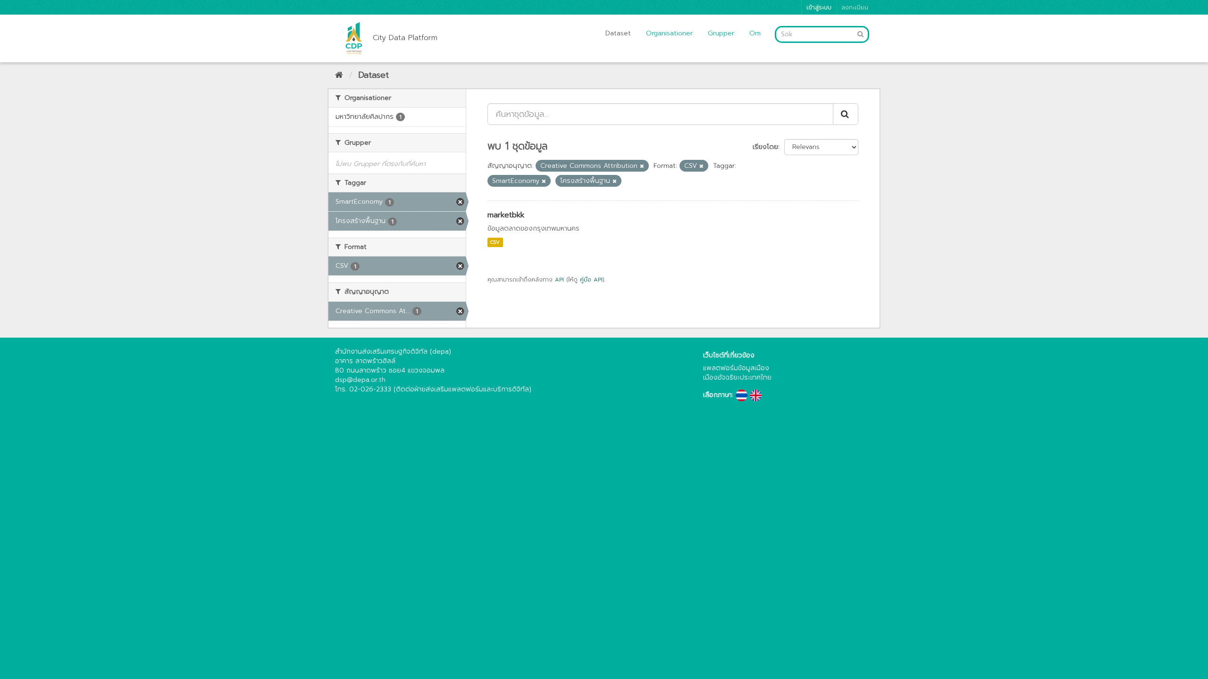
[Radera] (642, 166)
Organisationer (669, 33)
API (559, 279)
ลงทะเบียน (854, 7)
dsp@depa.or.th (360, 380)
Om (755, 33)
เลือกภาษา (717, 395)
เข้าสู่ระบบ (818, 7)
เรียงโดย (765, 147)
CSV (495, 242)
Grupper (721, 33)
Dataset (618, 33)
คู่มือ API (591, 279)
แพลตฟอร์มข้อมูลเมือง (736, 368)
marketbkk (505, 215)
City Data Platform (405, 37)
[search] (845, 114)
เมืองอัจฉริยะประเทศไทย (737, 377)
